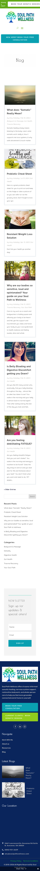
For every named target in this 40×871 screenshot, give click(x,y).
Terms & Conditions (30, 861)
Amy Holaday (14, 118)
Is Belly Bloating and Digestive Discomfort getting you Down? (19, 370)
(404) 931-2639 (11, 850)
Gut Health (28, 121)
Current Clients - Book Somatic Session (17, 717)
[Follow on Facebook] (15, 726)
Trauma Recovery (13, 124)
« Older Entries (10, 489)
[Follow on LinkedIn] (20, 726)
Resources (6, 748)
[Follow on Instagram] (25, 726)
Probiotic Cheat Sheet (19, 173)
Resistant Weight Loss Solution (16, 516)
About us (5, 744)
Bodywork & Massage (15, 121)
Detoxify (7, 551)
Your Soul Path (26, 307)
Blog (4, 752)
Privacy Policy (15, 861)
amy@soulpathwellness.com (17, 854)
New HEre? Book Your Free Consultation (20, 38)
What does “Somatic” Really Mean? (17, 508)
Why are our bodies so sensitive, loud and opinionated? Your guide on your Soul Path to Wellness (20, 292)
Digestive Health (10, 555)
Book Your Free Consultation (13, 707)
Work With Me (7, 740)
